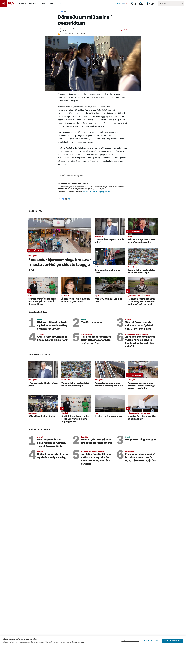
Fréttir (21, 3)
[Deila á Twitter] (65, 11)
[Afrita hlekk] (59, 11)
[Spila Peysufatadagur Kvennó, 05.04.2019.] (93, 63)
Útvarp (31, 3)
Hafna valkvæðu (151, 641)
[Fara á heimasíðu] (9, 3)
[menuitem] (25, 3)
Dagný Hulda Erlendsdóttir (66, 29)
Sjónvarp (41, 3)
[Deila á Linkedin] (67, 11)
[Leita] (182, 3)
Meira (52, 3)
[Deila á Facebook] (62, 11)
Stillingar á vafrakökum (130, 641)
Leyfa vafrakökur (172, 641)
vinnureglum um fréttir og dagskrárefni (96, 192)
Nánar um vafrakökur (77, 642)
